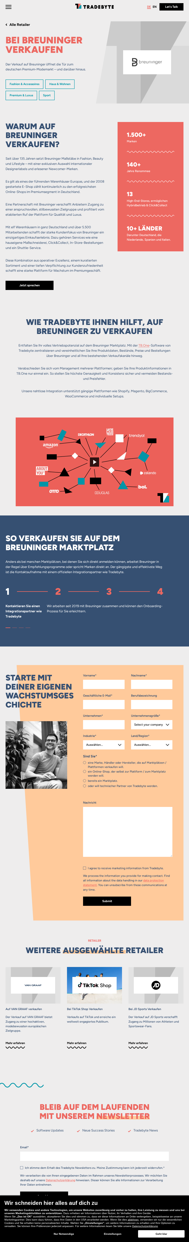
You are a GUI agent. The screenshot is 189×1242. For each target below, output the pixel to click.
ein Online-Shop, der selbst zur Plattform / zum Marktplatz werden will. (127, 773)
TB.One (143, 345)
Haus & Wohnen (60, 84)
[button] (8, 627)
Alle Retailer (19, 24)
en (155, 7)
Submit (107, 901)
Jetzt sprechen (29, 285)
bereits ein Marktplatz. (103, 781)
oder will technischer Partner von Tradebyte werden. (123, 786)
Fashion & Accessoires (24, 84)
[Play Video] (94, 462)
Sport (47, 95)
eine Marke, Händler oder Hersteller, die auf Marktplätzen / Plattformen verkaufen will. (127, 764)
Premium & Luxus (21, 95)
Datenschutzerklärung (60, 1180)
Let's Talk (171, 7)
